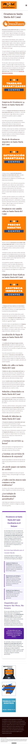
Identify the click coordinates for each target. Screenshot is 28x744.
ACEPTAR (14, 743)
